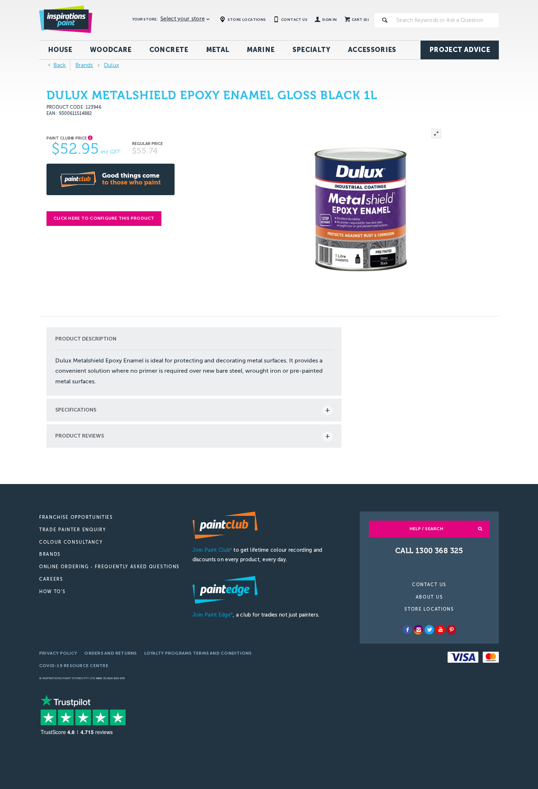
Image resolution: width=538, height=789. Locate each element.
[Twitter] (429, 629)
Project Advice (459, 50)
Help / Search (426, 528)
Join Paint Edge (213, 615)
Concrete (168, 50)
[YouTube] (440, 629)
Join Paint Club (212, 550)
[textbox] (446, 20)
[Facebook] (407, 629)
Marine (260, 50)
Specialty (311, 50)
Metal (217, 50)
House (60, 50)
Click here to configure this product (103, 218)
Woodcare (111, 50)
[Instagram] (418, 629)
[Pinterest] (451, 629)
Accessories (372, 50)
